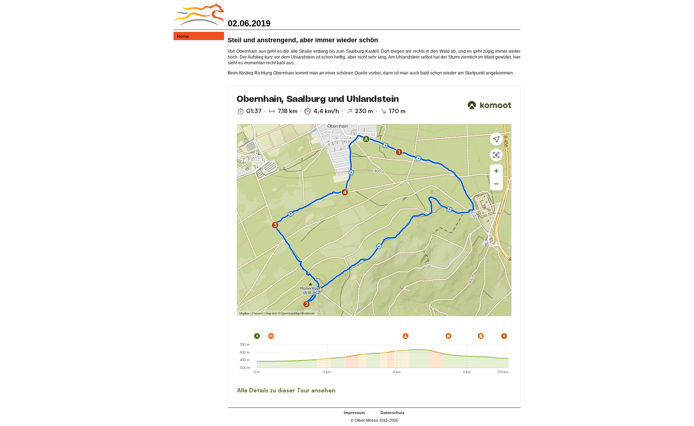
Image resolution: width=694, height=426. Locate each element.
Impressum (354, 412)
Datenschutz (393, 412)
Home (183, 36)
